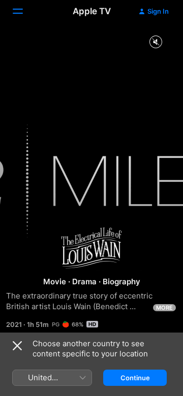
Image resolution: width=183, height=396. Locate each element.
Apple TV (92, 11)
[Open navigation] (24, 11)
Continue (135, 378)
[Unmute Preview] (155, 42)
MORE (164, 307)
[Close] (17, 345)
